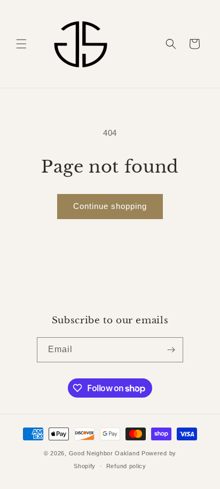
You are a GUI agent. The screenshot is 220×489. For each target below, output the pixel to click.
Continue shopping (110, 206)
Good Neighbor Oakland (104, 453)
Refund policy (126, 466)
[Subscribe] (171, 349)
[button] (21, 44)
